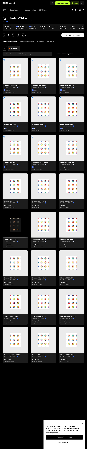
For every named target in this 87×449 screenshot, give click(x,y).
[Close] (82, 423)
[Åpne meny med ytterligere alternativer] (82, 2)
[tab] (27, 41)
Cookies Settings (64, 442)
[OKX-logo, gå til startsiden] (9, 3)
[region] (64, 434)
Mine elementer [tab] (10, 41)
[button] (52, 3)
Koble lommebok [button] (62, 3)
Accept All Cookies (64, 437)
